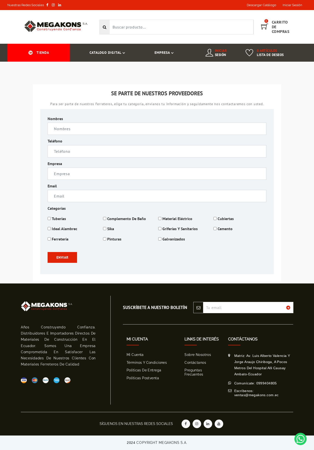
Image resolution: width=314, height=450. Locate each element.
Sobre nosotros (197, 355)
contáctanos (195, 363)
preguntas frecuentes (193, 372)
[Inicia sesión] (209, 54)
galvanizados (173, 239)
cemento (225, 229)
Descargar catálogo (261, 5)
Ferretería (60, 239)
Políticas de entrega (144, 370)
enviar (62, 257)
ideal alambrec (64, 229)
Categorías (57, 208)
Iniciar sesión (292, 5)
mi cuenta (135, 355)
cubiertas (226, 219)
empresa (55, 164)
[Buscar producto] (105, 27)
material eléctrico (177, 219)
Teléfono (55, 141)
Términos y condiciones (147, 363)
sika (110, 229)
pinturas (114, 239)
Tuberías (59, 219)
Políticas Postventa (143, 378)
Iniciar (221, 52)
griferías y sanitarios (180, 229)
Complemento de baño (126, 219)
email (52, 186)
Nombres (55, 119)
